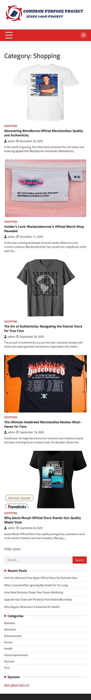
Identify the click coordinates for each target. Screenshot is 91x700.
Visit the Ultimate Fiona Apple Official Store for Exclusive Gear (41, 578)
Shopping (10, 126)
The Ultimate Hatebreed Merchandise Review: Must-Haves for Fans (42, 424)
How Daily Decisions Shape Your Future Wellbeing (33, 592)
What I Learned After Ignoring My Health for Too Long (36, 585)
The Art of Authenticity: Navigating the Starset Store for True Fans (43, 328)
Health (8, 648)
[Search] (83, 35)
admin (11, 141)
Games (8, 642)
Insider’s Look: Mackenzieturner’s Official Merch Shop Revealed (44, 228)
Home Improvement (16, 655)
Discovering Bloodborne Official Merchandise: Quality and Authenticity (43, 133)
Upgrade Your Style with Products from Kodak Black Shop (38, 599)
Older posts (12, 548)
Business (9, 623)
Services (9, 661)
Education (10, 629)
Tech (7, 667)
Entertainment (13, 636)
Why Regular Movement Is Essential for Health (32, 607)
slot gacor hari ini (16, 684)
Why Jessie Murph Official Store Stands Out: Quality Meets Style (42, 520)
